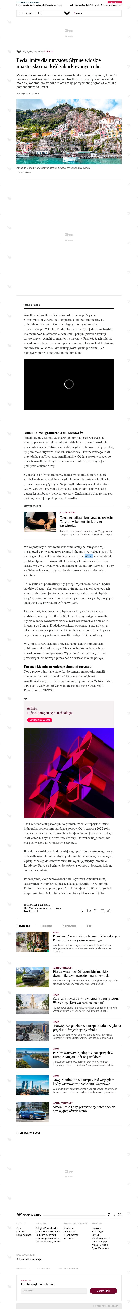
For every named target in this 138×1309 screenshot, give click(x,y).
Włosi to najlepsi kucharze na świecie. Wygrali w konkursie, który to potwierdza (86, 522)
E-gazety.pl (97, 1231)
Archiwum (69, 1238)
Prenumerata (71, 1235)
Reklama (69, 1228)
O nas (19, 1228)
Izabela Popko (32, 305)
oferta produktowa (68, 1268)
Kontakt (20, 1231)
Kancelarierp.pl (99, 1241)
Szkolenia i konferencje (28, 1259)
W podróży (39, 52)
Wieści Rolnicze (100, 1245)
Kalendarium (43, 1268)
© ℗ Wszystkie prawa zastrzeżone (42, 908)
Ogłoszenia (70, 1231)
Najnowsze (69, 925)
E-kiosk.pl (96, 1228)
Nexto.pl (96, 1235)
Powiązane (23, 925)
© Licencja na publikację (37, 905)
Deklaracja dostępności (48, 1241)
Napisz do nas (23, 1235)
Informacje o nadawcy (47, 1238)
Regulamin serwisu (46, 1235)
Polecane (47, 925)
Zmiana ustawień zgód (48, 1231)
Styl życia (27, 52)
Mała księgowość (101, 1238)
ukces (78, 13)
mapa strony (23, 1268)
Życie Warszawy (100, 1248)
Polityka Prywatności (47, 1228)
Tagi (89, 925)
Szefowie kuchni (67, 513)
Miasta (49, 52)
